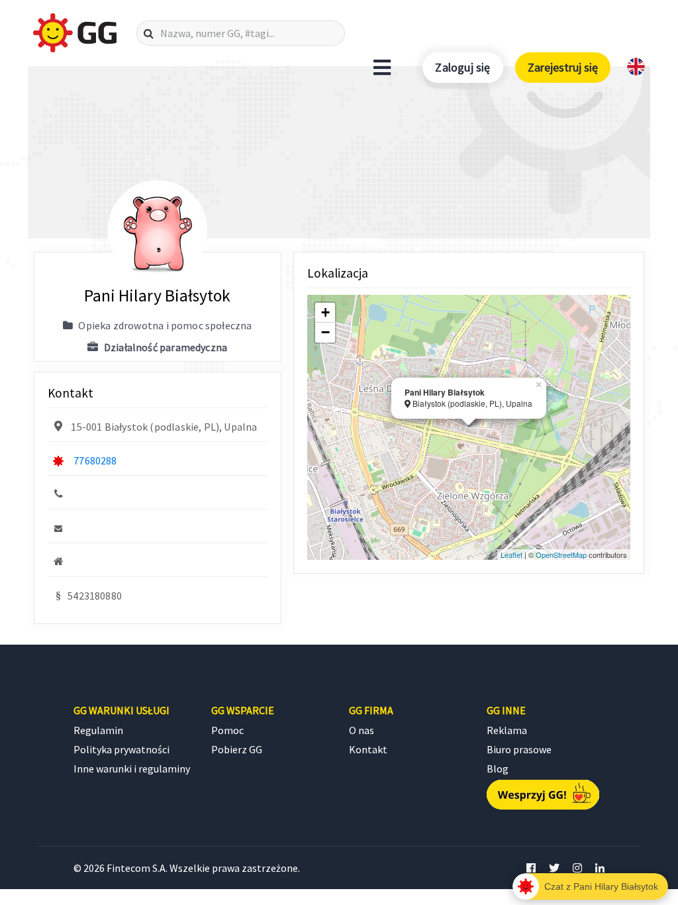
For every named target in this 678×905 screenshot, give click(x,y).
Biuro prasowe (519, 749)
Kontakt (368, 749)
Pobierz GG (236, 749)
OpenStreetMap (561, 554)
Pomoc (227, 730)
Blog (497, 768)
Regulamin (98, 730)
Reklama (507, 730)
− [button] (325, 332)
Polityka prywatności (121, 749)
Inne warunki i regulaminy (131, 768)
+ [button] (325, 312)
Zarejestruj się (563, 67)
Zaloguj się (462, 67)
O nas (361, 730)
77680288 (95, 460)
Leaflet (511, 554)
